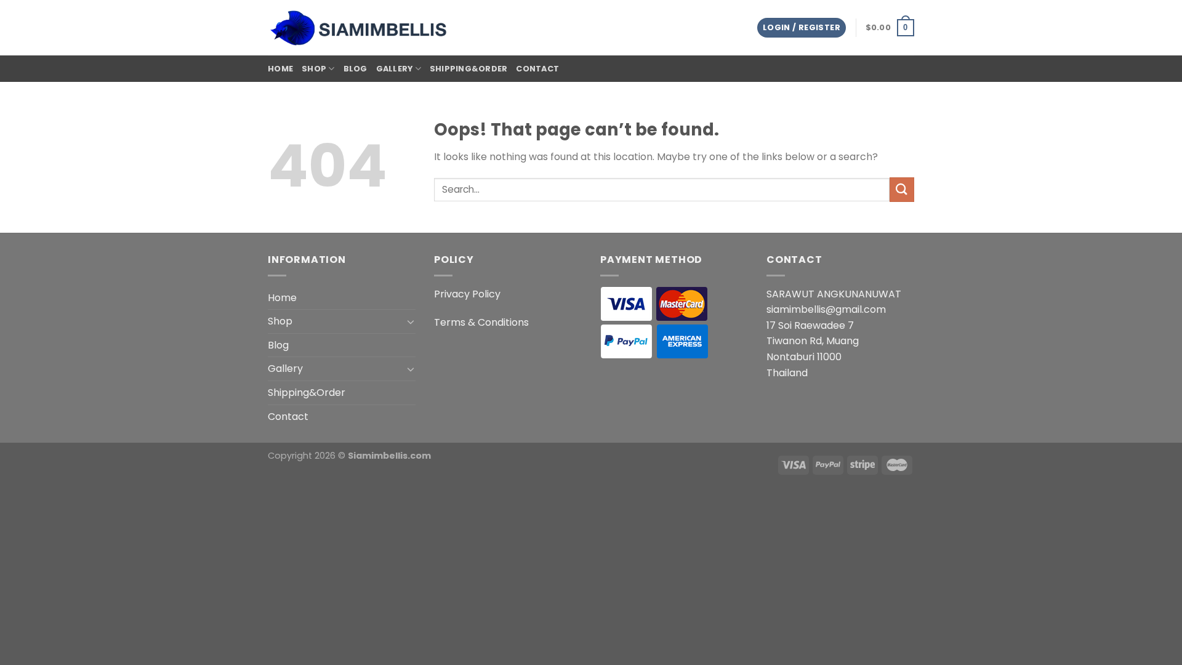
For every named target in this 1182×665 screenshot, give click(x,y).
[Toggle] (411, 321)
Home (280, 68)
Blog (356, 68)
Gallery (394, 68)
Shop (314, 68)
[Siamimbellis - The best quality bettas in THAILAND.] (360, 28)
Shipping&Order (469, 68)
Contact (537, 68)
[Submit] (902, 189)
